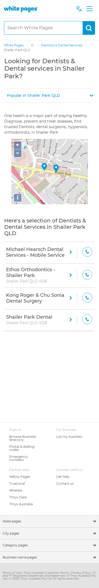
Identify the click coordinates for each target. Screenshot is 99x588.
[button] (49, 96)
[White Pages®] (21, 9)
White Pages (14, 45)
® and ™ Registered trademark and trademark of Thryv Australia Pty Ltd (49, 575)
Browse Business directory (22, 438)
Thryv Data (18, 497)
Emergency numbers (18, 458)
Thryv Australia (21, 504)
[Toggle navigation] (89, 9)
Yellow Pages (19, 477)
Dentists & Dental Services (62, 45)
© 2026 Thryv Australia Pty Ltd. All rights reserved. (44, 578)
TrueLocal (17, 483)
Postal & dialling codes (21, 448)
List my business (69, 437)
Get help (62, 477)
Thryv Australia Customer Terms (46, 573)
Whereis (15, 490)
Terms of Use (12, 573)
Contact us (65, 483)
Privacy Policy (81, 573)
